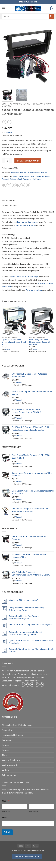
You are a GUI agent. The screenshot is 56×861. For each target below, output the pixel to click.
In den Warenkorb (28, 161)
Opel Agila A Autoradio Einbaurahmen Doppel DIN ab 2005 (14, 342)
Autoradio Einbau (34, 290)
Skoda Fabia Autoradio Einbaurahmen (27, 176)
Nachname (33, 811)
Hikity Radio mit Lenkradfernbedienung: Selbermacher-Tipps (27, 608)
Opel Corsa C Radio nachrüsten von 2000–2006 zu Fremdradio (31, 641)
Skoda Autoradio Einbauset (37, 172)
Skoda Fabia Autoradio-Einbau (29, 179)
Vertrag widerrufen (10, 765)
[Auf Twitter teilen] (14, 185)
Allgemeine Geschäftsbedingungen (17, 725)
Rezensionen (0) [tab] (9, 206)
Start (4, 104)
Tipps (4, 755)
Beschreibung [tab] (8, 200)
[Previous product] (9, 122)
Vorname (6, 811)
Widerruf (6, 770)
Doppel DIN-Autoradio (25, 225)
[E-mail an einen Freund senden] (18, 185)
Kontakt (5, 745)
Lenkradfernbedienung (27, 222)
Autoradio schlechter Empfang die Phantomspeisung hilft (24, 617)
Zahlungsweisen (9, 775)
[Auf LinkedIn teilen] (28, 185)
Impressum (7, 740)
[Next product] (4, 122)
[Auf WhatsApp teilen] (4, 185)
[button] (3, 8)
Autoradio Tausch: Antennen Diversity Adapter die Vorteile (31, 650)
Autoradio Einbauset (20, 104)
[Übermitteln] (51, 16)
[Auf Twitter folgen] (32, 684)
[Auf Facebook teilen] (9, 185)
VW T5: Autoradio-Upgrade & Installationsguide (30, 624)
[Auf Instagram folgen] (27, 684)
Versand (9, 132)
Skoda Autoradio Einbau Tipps (24, 276)
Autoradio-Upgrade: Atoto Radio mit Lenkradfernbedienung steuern (25, 633)
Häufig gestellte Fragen (12, 735)
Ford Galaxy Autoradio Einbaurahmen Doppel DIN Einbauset (40, 342)
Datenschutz (7, 730)
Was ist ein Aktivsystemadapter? (23, 600)
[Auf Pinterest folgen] (41, 684)
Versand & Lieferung (11, 760)
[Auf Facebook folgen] (23, 684)
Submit (7, 832)
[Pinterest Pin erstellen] (23, 185)
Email (5, 817)
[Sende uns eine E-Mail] (37, 684)
